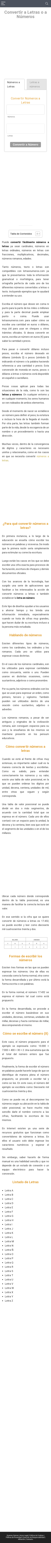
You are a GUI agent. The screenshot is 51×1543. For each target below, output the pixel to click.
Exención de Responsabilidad (33, 1537)
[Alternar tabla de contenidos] (36, 233)
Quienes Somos (12, 1535)
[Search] (47, 3)
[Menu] (3, 3)
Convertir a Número (25, 144)
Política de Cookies (37, 1535)
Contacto (29, 1539)
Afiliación (21, 1539)
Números (11, 117)
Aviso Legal (24, 1535)
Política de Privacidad (14, 1537)
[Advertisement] (25, 49)
